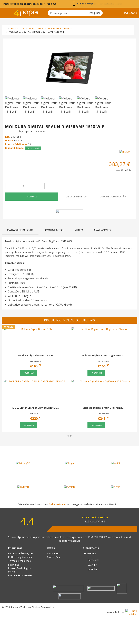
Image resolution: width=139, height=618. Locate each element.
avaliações (102, 230)
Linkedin (92, 569)
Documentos (54, 230)
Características (20, 230)
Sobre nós (13, 564)
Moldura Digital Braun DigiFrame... (103, 407)
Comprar (32, 196)
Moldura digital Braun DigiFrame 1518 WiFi (37, 31)
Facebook (93, 560)
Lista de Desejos (76, 196)
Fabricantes (53, 553)
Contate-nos (89, 553)
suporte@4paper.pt (69, 540)
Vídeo (78, 230)
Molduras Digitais (60, 28)
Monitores (36, 28)
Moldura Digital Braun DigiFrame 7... (103, 355)
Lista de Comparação (112, 196)
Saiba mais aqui (57, 504)
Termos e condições (19, 560)
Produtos (17, 28)
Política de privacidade (20, 557)
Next (129, 69)
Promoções (53, 557)
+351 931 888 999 (98, 537)
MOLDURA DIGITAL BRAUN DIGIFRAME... (35, 407)
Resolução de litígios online (19, 570)
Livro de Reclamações (20, 575)
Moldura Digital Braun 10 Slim (36, 355)
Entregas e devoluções (20, 553)
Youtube (92, 565)
